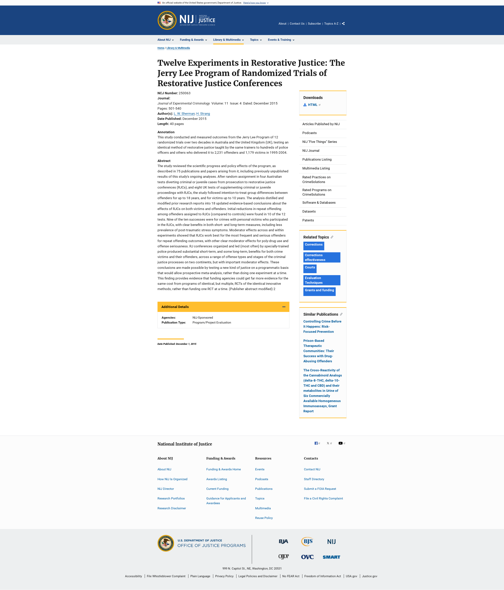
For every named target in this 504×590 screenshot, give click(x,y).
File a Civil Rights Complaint (323, 498)
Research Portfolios (171, 498)
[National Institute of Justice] (331, 545)
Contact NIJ (312, 469)
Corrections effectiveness (315, 257)
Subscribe (314, 23)
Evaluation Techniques (314, 280)
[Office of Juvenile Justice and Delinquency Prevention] (284, 560)
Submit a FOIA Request (320, 489)
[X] (330, 446)
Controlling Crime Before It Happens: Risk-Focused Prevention (322, 326)
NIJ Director (166, 489)
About (282, 23)
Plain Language (200, 576)
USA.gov (351, 576)
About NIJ (164, 469)
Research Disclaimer (172, 508)
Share (346, 26)
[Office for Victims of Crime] (307, 560)
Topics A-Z (331, 23)
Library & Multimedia (178, 47)
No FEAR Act (290, 576)
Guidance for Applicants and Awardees (226, 501)
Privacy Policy (224, 576)
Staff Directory (314, 479)
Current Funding (217, 489)
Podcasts (261, 479)
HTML (313, 105)
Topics (259, 498)
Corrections (314, 244)
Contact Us (297, 23)
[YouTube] (342, 446)
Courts (310, 267)
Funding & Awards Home (223, 469)
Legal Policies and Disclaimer (257, 576)
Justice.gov (369, 576)
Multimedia (263, 508)
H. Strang (203, 114)
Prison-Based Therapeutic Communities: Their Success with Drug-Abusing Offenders (318, 351)
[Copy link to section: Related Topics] (331, 237)
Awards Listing (216, 479)
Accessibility (133, 576)
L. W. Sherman (184, 114)
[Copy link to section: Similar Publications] (340, 314)
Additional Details (175, 307)
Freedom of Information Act (322, 576)
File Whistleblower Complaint (166, 576)
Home (161, 47)
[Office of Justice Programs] (167, 20)
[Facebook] (319, 446)
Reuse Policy (264, 518)
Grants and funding (319, 290)
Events (259, 469)
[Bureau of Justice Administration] (283, 544)
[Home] (197, 20)
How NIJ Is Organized (172, 479)
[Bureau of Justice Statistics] (307, 547)
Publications (263, 489)
